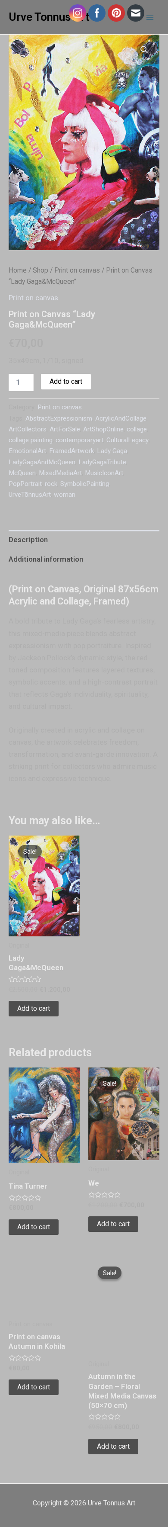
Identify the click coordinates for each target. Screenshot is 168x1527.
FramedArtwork (71, 451)
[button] (144, 50)
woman (64, 494)
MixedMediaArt (60, 473)
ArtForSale (65, 429)
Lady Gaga (112, 451)
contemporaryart (79, 440)
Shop (40, 270)
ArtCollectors (28, 429)
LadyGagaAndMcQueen (42, 462)
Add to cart (66, 381)
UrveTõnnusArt (30, 494)
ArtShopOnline (103, 429)
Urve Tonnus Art (49, 16)
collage (137, 429)
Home (18, 270)
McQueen (22, 473)
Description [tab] (28, 539)
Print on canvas (77, 270)
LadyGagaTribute (102, 462)
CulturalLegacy (127, 440)
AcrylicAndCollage (120, 418)
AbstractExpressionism (58, 418)
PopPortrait (25, 484)
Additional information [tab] (46, 559)
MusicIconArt (104, 473)
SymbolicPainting (84, 484)
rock (51, 484)
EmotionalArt (27, 451)
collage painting (31, 440)
